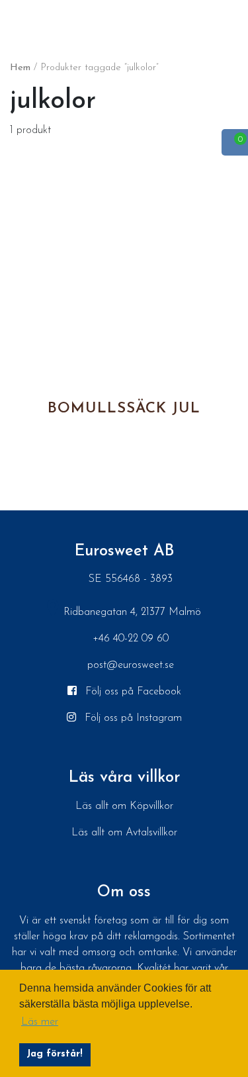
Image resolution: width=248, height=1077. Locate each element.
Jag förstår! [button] (54, 1054)
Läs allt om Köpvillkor (124, 806)
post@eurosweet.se (130, 665)
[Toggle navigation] (13, 19)
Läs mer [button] (39, 1022)
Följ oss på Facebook (131, 691)
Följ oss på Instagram (131, 718)
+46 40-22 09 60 (131, 638)
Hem (20, 68)
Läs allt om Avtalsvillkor (124, 832)
